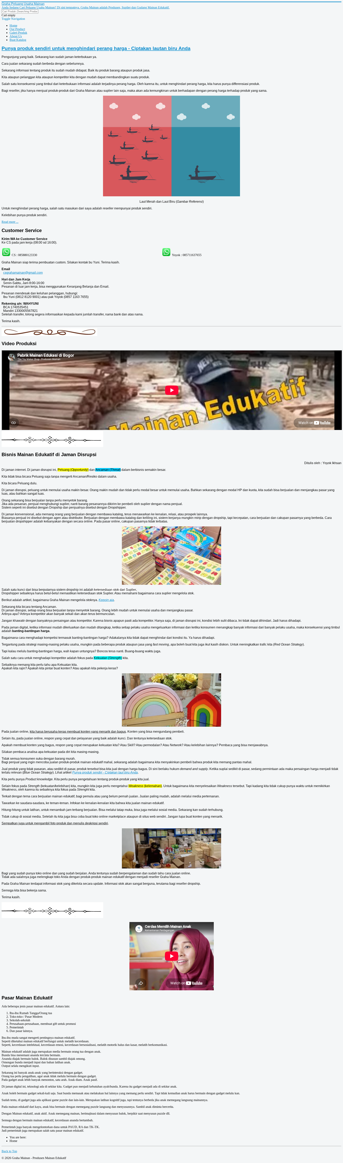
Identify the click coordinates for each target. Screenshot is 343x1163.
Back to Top (9, 1151)
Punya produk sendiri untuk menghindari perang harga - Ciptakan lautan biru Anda (96, 48)
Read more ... (10, 222)
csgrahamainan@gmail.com (23, 272)
